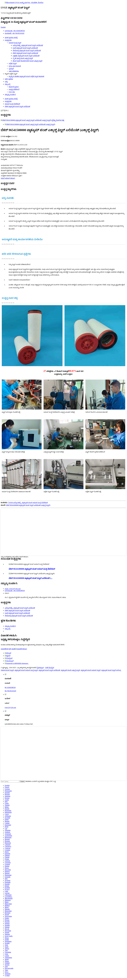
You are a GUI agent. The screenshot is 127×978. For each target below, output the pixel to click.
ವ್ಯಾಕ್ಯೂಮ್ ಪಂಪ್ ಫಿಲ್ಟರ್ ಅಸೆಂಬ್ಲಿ (111, 670)
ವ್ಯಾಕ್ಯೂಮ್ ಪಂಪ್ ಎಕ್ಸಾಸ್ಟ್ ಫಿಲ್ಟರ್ (70, 670)
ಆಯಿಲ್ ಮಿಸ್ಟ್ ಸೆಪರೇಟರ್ (12, 104)
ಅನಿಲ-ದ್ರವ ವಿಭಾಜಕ (15, 66)
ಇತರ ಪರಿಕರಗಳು (14, 71)
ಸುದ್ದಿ (6, 81)
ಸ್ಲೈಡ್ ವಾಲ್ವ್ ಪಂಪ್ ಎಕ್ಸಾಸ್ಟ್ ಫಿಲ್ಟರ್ (23, 58)
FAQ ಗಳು (12, 92)
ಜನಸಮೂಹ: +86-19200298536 (15, 31)
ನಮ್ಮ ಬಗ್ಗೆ (7, 84)
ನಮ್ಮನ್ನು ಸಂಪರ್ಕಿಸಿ (10, 94)
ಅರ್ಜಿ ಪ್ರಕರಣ (9, 79)
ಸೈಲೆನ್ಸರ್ (11, 68)
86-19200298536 (10, 687)
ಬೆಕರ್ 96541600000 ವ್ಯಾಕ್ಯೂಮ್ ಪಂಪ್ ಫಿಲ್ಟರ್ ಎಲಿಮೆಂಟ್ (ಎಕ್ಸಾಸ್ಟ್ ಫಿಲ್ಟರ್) (28, 505)
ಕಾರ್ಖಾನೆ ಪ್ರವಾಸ (14, 87)
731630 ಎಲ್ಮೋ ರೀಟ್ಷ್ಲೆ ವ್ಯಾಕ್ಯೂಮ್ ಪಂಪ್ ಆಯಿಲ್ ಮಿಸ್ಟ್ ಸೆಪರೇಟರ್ (28, 502)
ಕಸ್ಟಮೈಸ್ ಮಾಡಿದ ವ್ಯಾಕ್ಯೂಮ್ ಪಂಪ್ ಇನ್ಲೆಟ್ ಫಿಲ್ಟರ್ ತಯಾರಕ (26, 76)
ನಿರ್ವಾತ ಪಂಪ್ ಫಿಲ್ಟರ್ (7, 670)
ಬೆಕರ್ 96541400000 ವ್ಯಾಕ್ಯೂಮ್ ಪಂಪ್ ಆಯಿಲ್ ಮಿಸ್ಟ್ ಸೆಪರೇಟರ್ (32, 569)
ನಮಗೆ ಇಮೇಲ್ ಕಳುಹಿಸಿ (8, 178)
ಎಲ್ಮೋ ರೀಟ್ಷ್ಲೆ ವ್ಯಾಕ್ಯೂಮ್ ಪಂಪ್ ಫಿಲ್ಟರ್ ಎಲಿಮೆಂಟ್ (28, 45)
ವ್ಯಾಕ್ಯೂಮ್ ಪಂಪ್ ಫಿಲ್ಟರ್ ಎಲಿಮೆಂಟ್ (49, 670)
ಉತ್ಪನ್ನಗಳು (8, 40)
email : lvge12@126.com (13, 589)
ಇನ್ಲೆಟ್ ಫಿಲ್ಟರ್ (13, 63)
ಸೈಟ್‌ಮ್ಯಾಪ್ (40, 667)
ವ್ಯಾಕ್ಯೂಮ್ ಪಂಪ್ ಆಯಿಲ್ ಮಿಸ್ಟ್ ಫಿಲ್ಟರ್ (26, 670)
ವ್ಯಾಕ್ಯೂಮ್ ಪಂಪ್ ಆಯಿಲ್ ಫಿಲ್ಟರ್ (91, 670)
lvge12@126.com (10, 707)
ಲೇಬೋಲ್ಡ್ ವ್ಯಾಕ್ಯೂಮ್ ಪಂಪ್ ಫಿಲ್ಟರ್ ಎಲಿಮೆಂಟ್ (27, 50)
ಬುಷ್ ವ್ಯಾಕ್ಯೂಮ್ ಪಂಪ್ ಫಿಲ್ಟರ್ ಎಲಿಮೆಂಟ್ (25, 48)
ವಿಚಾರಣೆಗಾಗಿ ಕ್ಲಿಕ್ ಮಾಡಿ (8, 649)
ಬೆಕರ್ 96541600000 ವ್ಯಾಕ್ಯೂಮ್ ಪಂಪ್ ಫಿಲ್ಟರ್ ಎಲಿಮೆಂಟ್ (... (30, 578)
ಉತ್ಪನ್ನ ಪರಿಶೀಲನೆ (14, 89)
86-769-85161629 (10, 691)
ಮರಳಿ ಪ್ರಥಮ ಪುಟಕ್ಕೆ (11, 37)
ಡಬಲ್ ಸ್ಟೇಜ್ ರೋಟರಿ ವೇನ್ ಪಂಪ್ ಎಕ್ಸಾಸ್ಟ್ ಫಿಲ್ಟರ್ (27, 61)
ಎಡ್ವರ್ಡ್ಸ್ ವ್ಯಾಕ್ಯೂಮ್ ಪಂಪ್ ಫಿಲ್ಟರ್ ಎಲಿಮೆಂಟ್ (26, 55)
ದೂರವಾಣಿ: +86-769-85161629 (14, 33)
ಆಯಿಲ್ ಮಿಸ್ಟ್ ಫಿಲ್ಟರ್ (15, 43)
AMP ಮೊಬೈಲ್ (49, 667)
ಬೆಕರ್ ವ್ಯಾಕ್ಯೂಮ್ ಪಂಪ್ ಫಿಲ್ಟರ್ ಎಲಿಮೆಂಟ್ (25, 53)
